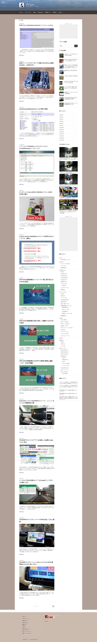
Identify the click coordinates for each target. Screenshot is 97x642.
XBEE (62, 341)
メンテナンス (63, 297)
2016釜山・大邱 (63, 325)
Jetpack (63, 285)
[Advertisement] (68, 31)
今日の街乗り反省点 (64, 299)
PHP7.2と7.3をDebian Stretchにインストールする (36, 25)
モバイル (62, 265)
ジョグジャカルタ (64, 333)
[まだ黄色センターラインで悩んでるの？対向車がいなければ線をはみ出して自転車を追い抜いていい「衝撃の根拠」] (68, 205)
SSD (63, 361)
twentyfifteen (63, 273)
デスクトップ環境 (65, 363)
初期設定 (62, 289)
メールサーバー (65, 365)
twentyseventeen (64, 277)
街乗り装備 (63, 301)
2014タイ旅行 (63, 319)
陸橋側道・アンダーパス (66, 313)
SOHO (55, 12)
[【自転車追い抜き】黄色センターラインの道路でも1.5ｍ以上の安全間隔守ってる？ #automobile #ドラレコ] (68, 152)
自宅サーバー (48, 12)
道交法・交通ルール (64, 303)
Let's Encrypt (64, 373)
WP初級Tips (63, 281)
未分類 (60, 338)
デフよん (30, 4)
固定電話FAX (63, 267)
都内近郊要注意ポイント (65, 305)
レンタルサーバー (64, 287)
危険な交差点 (64, 307)
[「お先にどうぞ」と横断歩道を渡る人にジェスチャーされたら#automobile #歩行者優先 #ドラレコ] (68, 166)
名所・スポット (65, 309)
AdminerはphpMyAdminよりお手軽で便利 (33, 109)
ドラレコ (62, 345)
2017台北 (62, 329)
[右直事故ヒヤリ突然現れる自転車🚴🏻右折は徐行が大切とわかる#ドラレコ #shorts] (68, 179)
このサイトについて (27, 631)
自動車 (60, 340)
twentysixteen (63, 279)
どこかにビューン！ (64, 335)
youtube (62, 295)
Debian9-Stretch (64, 353)
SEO (61, 271)
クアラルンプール (64, 331)
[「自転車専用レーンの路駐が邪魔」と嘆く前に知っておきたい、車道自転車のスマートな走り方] (68, 192)
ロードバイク (28, 12)
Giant (62, 293)
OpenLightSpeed (64, 367)
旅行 (35, 12)
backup (63, 357)
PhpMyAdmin (64, 359)
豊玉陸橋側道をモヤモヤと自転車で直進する (67, 390)
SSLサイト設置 (63, 371)
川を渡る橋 (64, 311)
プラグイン (63, 283)
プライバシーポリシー (28, 633)
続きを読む (21, 55)
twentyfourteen (63, 275)
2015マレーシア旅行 (64, 323)
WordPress (41, 12)
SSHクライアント (64, 369)
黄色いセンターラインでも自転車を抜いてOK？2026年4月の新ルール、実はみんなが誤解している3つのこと (71, 66)
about (60, 12)
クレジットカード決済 (65, 263)
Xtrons (62, 343)
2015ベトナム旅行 (64, 321)
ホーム (21, 12)
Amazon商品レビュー (64, 259)
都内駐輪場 (63, 315)
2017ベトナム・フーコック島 (66, 327)
